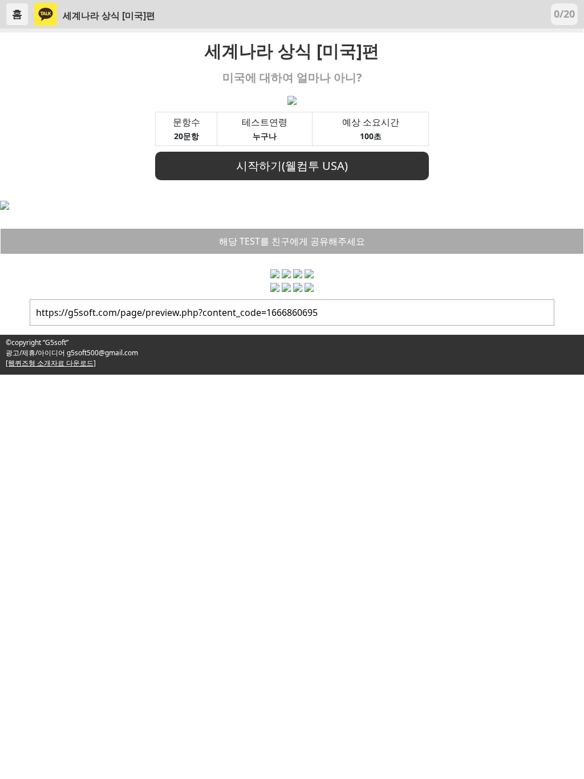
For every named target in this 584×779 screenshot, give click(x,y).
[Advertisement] (292, 454)
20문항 (186, 136)
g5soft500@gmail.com (101, 353)
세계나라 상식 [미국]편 (109, 15)
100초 (371, 136)
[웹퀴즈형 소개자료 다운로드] (51, 363)
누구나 (265, 136)
